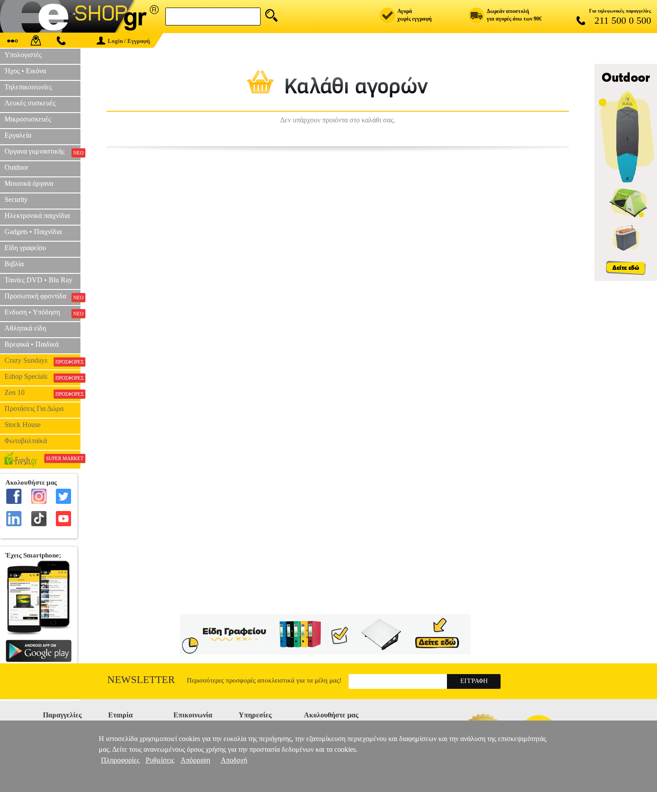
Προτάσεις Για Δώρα (33, 408)
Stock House (22, 424)
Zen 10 (42, 393)
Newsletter (141, 679)
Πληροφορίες (120, 760)
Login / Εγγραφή (129, 41)
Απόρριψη (195, 760)
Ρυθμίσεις (160, 760)
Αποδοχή (234, 760)
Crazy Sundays (42, 360)
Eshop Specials (42, 377)
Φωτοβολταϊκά (25, 440)
